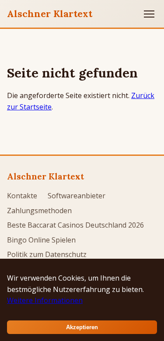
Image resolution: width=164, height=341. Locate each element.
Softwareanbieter (76, 195)
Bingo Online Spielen (41, 240)
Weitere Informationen (45, 300)
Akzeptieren (82, 327)
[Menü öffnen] (149, 14)
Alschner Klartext (49, 13)
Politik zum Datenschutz (47, 254)
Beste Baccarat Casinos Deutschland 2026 (75, 225)
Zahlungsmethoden (39, 210)
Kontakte (22, 195)
